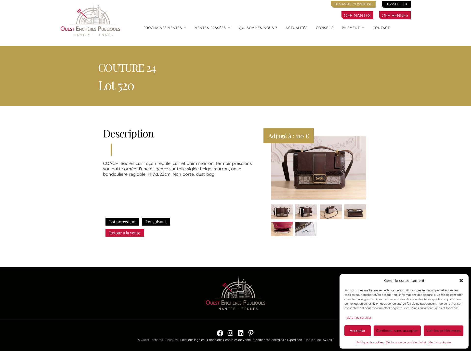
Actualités (297, 28)
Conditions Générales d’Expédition (277, 340)
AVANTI (328, 340)
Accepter (358, 330)
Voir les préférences (443, 330)
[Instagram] (230, 333)
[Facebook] (220, 333)
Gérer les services (359, 317)
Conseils (325, 28)
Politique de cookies (369, 342)
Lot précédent (122, 221)
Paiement (351, 28)
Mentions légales (440, 342)
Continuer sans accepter (397, 330)
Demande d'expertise (353, 4)
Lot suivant (155, 221)
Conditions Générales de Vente (229, 340)
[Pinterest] (251, 333)
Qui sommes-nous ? (258, 28)
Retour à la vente (124, 232)
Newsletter (396, 4)
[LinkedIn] (240, 333)
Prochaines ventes (163, 28)
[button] (461, 280)
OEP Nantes (357, 15)
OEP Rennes (395, 15)
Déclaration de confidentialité (406, 342)
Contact (381, 28)
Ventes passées (210, 28)
